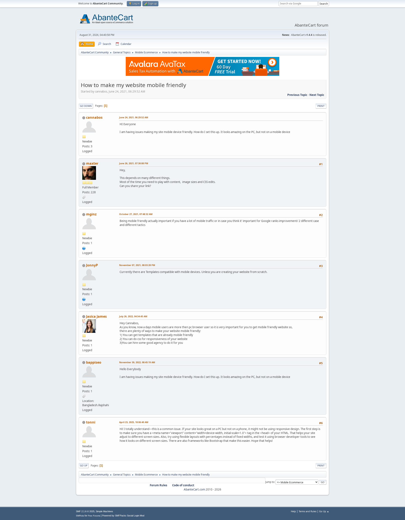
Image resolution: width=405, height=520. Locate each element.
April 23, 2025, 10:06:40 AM (133, 422)
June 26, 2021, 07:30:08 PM (133, 163)
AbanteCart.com (194, 489)
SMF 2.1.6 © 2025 (85, 511)
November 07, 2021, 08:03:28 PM (137, 265)
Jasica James (96, 316)
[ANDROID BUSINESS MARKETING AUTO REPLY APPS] (84, 248)
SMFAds (80, 516)
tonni (90, 422)
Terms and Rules (307, 511)
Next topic (316, 95)
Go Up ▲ (324, 511)
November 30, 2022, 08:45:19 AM (137, 362)
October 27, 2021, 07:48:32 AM (136, 214)
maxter (92, 163)
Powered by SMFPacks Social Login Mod (123, 515)
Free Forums (94, 516)
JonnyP (92, 265)
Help (293, 511)
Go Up (83, 465)
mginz (91, 214)
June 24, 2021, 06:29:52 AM (133, 117)
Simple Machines (104, 511)
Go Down (86, 105)
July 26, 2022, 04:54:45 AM (133, 316)
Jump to (269, 482)
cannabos (94, 117)
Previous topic (297, 95)
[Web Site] (84, 299)
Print (320, 105)
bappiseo (93, 362)
